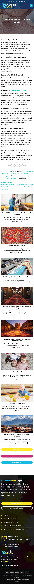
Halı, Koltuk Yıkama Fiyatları (17, 403)
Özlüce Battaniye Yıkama (12, 526)
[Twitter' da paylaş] (15, 165)
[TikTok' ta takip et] (6, 566)
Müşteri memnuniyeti (12, 177)
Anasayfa (6, 515)
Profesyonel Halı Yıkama (25, 177)
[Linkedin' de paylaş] (24, 165)
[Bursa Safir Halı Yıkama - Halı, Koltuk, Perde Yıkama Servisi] (10, 6)
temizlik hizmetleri (12, 178)
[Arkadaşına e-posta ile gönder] (18, 165)
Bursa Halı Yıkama (9, 519)
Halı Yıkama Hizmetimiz (17, 372)
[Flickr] (19, 566)
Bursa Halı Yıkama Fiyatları (18, 576)
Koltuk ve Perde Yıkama (19, 90)
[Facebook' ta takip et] (2, 566)
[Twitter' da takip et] (8, 566)
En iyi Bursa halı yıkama (18, 175)
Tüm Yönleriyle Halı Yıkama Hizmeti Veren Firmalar (17, 277)
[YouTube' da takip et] (17, 566)
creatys (17, 581)
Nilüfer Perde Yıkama (10, 522)
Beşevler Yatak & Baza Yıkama (13, 529)
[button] (31, 5)
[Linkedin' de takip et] (15, 566)
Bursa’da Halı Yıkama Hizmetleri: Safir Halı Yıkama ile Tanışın (17, 307)
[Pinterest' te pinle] (21, 165)
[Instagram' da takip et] (4, 566)
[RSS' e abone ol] (13, 566)
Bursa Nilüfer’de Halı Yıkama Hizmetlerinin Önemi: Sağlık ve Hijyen (17, 339)
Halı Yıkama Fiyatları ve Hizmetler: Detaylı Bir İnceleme (17, 435)
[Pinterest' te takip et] (11, 566)
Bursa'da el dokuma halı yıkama (16, 173)
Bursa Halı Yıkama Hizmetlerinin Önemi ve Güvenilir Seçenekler (17, 213)
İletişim (29, 576)
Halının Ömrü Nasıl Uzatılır (17, 245)
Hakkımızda (5, 576)
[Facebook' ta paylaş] (12, 165)
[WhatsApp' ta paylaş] (9, 165)
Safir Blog (17, 17)
